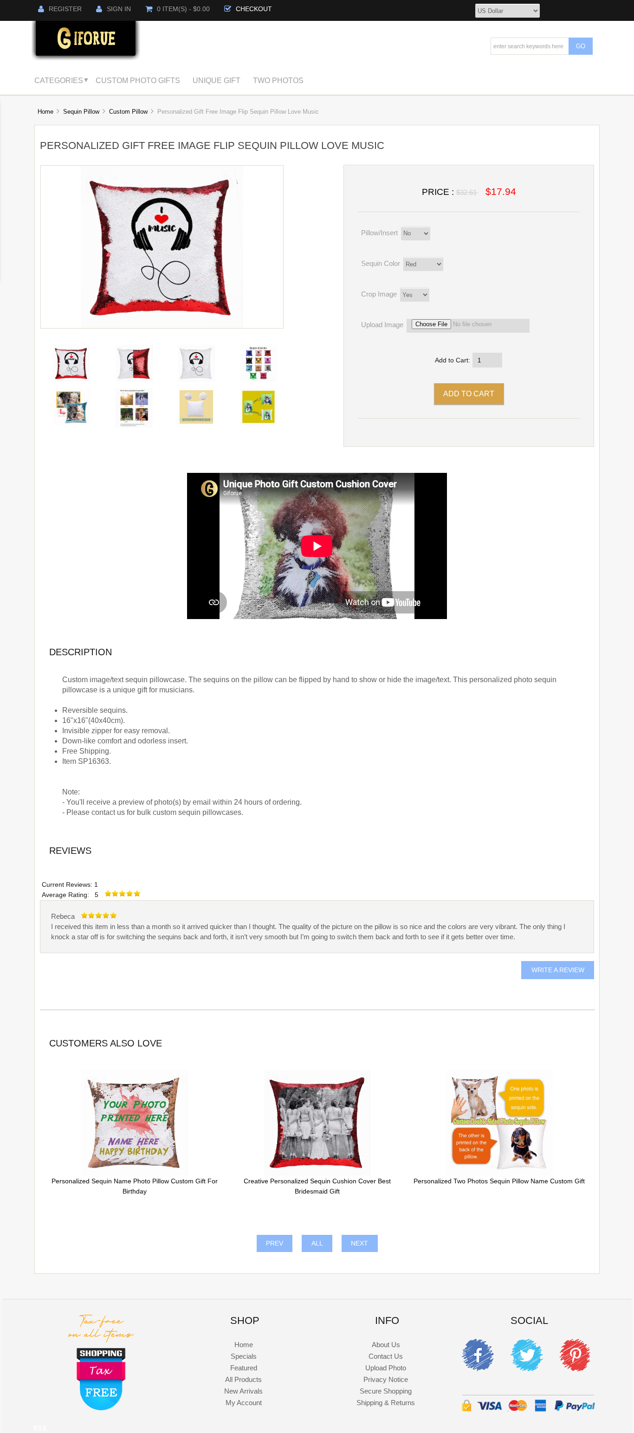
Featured (243, 1368)
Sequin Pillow (81, 111)
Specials (244, 1356)
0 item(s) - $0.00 (183, 9)
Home (45, 111)
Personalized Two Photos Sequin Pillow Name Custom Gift (499, 1181)
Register (65, 9)
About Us (386, 1345)
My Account (244, 1403)
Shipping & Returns (385, 1403)
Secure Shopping (386, 1391)
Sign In (119, 9)
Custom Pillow (128, 111)
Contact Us (386, 1356)
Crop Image (379, 294)
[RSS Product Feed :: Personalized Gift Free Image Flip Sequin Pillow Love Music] (40, 1429)
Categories (58, 80)
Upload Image (382, 325)
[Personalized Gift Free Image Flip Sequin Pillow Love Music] (162, 326)
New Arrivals (243, 1391)
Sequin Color (380, 263)
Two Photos (278, 80)
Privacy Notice (385, 1379)
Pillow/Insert (379, 233)
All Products (243, 1379)
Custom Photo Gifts (138, 80)
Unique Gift (216, 80)
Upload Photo (385, 1368)
